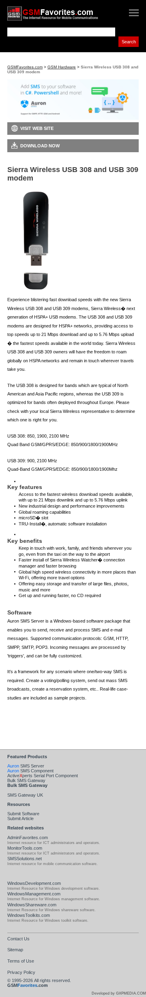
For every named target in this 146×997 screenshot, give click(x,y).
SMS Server (25, 765)
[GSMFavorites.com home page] (60, 13)
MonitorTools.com (24, 848)
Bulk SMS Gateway (26, 780)
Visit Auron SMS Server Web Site (53, 724)
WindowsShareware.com (31, 904)
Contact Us (18, 938)
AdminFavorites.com (27, 837)
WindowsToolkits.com (28, 915)
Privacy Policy (21, 972)
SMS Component (30, 770)
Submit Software (23, 813)
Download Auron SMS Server (50, 711)
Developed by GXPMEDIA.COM (119, 993)
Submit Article (20, 818)
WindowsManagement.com (33, 893)
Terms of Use (20, 961)
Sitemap (15, 949)
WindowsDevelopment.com (34, 883)
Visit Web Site (37, 128)
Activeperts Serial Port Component (42, 775)
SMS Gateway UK (25, 795)
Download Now (40, 145)
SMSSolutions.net (24, 858)
